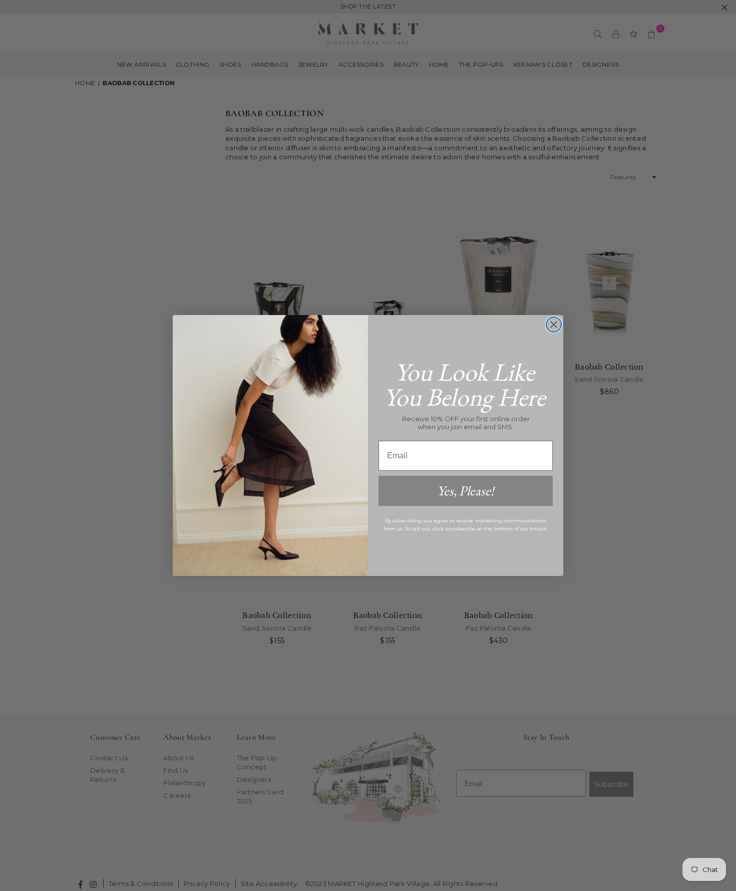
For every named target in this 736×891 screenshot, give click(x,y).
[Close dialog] (553, 324)
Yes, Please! (465, 490)
